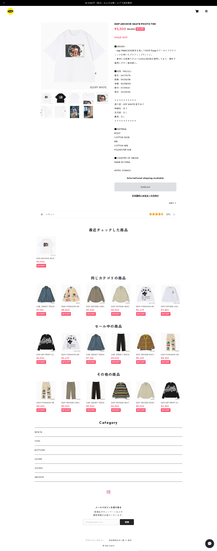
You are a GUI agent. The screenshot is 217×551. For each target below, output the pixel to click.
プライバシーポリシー (94, 540)
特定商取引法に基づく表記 (120, 540)
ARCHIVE (39, 477)
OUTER (38, 459)
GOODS (39, 468)
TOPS (37, 441)
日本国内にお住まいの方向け (145, 195)
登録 (127, 522)
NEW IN (38, 432)
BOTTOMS (40, 450)
